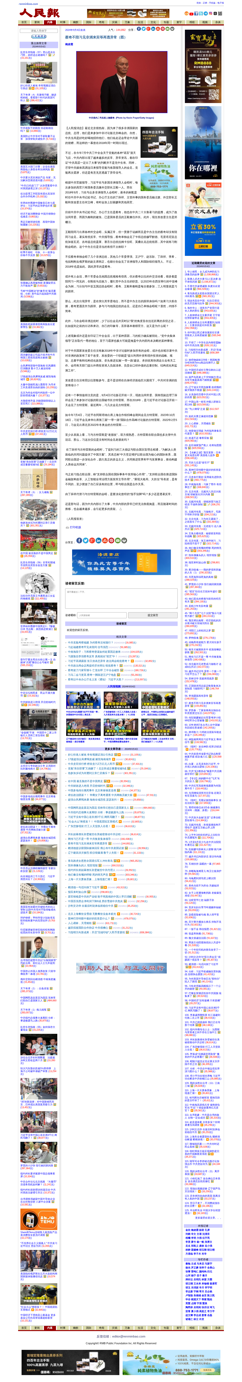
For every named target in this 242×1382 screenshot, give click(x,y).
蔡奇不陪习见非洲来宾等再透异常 (101, 843)
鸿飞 (212, 1307)
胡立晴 (211, 1249)
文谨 (199, 1234)
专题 (166, 22)
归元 (209, 1271)
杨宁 (193, 1275)
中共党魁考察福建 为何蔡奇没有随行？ (102, 642)
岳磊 (209, 1315)
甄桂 (209, 1299)
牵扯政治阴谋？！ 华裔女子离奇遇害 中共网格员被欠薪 (112, 795)
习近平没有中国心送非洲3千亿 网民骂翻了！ (106, 817)
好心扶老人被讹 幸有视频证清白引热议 (104, 754)
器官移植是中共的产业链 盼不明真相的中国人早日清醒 (112, 896)
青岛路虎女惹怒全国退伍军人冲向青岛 (105, 860)
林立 (196, 1319)
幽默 (75, 22)
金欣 (188, 1230)
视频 (205, 22)
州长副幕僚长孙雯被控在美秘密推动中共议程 (104, 834)
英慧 (188, 1303)
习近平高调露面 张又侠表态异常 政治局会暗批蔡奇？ (112, 661)
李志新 (189, 1291)
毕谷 (188, 1299)
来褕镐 (205, 1283)
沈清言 (206, 1234)
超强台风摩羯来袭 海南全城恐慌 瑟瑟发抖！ (106, 799)
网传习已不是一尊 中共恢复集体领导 (100, 838)
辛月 (201, 1287)
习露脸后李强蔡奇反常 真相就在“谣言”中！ (103, 656)
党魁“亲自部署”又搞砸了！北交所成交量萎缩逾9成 (109, 768)
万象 (127, 22)
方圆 (209, 1279)
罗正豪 (195, 1267)
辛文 (193, 1234)
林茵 (204, 1279)
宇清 (199, 1303)
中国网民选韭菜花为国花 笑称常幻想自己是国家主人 (111, 807)
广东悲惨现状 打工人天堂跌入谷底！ (101, 826)
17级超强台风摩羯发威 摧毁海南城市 (102, 759)
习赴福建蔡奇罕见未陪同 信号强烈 (99, 647)
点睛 (193, 1303)
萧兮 (193, 1242)
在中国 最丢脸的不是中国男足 (99, 781)
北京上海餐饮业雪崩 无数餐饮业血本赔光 (104, 913)
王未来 (197, 1283)
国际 (88, 22)
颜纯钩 (203, 1271)
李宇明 (208, 1287)
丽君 (201, 1230)
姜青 (204, 1315)
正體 (205, 3)
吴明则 (197, 1307)
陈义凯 (211, 1295)
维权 (192, 22)
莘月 (201, 1291)
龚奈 (201, 1246)
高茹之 (203, 1311)
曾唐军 (213, 1283)
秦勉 (188, 1263)
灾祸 (114, 22)
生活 (140, 22)
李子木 (197, 1253)
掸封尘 (189, 1279)
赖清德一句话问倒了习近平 (98, 887)
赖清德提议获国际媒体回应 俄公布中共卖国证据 (108, 848)
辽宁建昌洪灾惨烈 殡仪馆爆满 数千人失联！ (106, 852)
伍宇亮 (206, 1238)
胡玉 (188, 1287)
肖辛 (204, 1253)
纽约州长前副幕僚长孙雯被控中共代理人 (102, 870)
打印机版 (75, 527)
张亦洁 (205, 1307)
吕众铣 (208, 1291)
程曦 (188, 1238)
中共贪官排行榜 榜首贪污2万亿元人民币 (105, 763)
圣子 (199, 1275)
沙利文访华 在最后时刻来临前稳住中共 (103, 905)
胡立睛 (189, 1283)
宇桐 (196, 1291)
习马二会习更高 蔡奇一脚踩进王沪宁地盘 (105, 674)
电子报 (220, 3)
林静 (188, 1249)
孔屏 (207, 1230)
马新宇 (208, 1263)
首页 (24, 22)
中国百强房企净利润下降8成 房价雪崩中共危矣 (108, 901)
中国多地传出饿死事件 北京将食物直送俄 (104, 790)
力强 (199, 1238)
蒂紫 (204, 1299)
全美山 (211, 1267)
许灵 (201, 1319)
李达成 (197, 1315)
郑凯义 (195, 1246)
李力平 (211, 1311)
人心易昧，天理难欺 (92, 923)
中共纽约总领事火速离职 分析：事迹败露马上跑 (106, 812)
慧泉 (204, 1303)
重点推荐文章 (39, 43)
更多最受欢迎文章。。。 (208, 1217)
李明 (193, 1238)
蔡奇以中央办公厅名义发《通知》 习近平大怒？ (107, 679)
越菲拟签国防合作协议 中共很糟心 (100, 927)
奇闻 (101, 22)
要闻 (37, 22)
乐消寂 (195, 1287)
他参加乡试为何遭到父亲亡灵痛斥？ (102, 773)
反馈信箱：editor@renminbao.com (121, 1336)
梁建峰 (195, 1249)
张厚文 (208, 1242)
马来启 (200, 1263)
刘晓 (188, 1234)
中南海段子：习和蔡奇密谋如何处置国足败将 (105, 651)
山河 (188, 1275)
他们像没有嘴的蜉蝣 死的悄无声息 (102, 874)
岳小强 (208, 1246)
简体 (199, 3)
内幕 (50, 22)
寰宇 (179, 22)
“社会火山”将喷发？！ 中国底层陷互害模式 (105, 821)
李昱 (188, 1242)
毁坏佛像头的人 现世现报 (96, 865)
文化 (153, 22)
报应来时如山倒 (90, 892)
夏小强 (195, 1311)
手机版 (212, 3)
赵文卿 (189, 1315)
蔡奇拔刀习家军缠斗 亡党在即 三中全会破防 (107, 670)
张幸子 (203, 1267)
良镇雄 (197, 1295)
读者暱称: (70, 615)
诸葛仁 (189, 1319)
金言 (204, 1295)
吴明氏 (197, 1279)
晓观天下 (196, 1299)
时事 (63, 22)
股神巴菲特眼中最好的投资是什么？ (102, 918)
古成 (193, 1263)
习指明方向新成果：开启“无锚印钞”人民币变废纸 (110, 932)
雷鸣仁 (195, 1271)
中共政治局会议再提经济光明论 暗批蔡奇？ (107, 665)
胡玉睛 (203, 1249)
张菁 (188, 1271)
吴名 (188, 1246)
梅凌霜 (69, 44)
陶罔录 (189, 1307)
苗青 (188, 1311)
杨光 (188, 1267)
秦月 (204, 1275)
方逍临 (189, 1253)
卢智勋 (189, 1295)
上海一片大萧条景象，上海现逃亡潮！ (102, 879)
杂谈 (218, 22)
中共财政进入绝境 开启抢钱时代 (101, 785)
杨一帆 (200, 1242)
